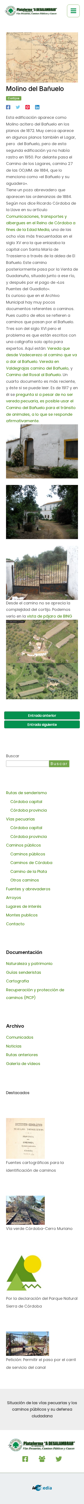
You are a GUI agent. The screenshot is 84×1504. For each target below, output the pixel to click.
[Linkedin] (37, 107)
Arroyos (13, 897)
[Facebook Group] (42, 1459)
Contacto (15, 924)
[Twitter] (18, 107)
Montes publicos (22, 915)
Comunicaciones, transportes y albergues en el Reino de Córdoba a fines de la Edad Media (40, 223)
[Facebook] (8, 107)
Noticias (14, 1046)
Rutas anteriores (22, 1054)
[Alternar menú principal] (73, 11)
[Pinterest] (27, 107)
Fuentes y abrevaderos (28, 889)
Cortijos (14, 98)
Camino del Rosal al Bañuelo (33, 374)
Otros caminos (24, 880)
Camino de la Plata (28, 871)
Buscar (12, 756)
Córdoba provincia (28, 810)
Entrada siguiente (42, 724)
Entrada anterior (42, 715)
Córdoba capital (26, 801)
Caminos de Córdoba (31, 862)
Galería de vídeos (23, 1063)
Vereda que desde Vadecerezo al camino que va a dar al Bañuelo (41, 355)
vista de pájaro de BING (49, 616)
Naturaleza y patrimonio (29, 963)
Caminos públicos (27, 854)
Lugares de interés (23, 906)
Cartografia (17, 981)
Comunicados (19, 1037)
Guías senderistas (23, 972)
